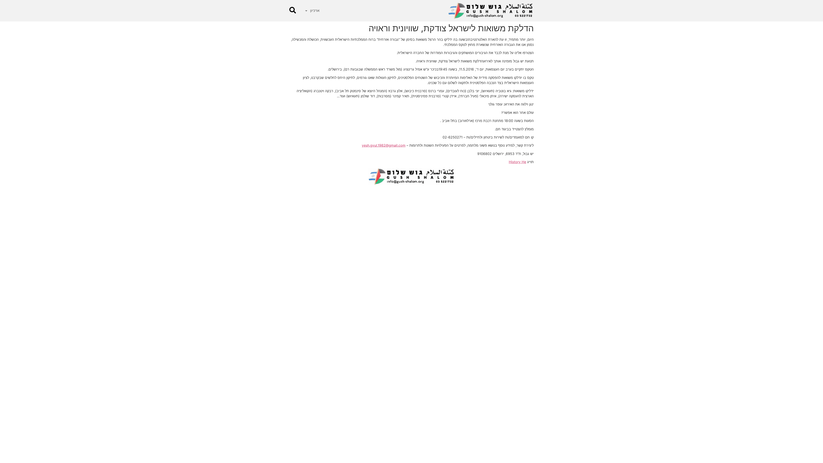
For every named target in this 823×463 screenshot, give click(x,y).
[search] (292, 10)
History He (517, 162)
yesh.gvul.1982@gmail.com (383, 145)
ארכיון (315, 10)
